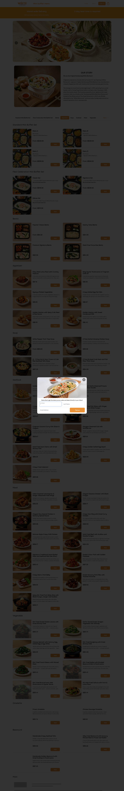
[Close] (84, 380)
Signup (77, 410)
